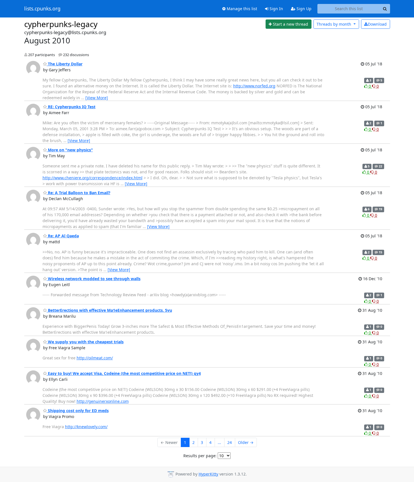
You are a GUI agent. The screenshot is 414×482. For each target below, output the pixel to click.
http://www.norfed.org (254, 86)
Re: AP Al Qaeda (63, 235)
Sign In (275, 8)
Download (377, 24)
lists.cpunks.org (42, 8)
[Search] (385, 9)
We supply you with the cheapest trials (85, 341)
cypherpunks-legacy (60, 24)
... (219, 442)
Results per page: (200, 455)
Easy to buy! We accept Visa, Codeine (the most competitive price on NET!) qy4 (124, 373)
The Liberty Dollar (65, 64)
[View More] (96, 97)
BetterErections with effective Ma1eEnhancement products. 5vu (109, 310)
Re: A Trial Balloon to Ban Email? (78, 192)
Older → (245, 442)
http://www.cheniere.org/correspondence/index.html (93, 177)
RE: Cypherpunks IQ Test (71, 106)
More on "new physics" (70, 149)
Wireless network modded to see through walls (94, 278)
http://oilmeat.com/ (95, 358)
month (334, 24)
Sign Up (303, 8)
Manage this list (241, 8)
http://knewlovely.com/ (86, 426)
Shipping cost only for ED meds (78, 410)
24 (229, 442)
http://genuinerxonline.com (103, 401)
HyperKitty (208, 474)
